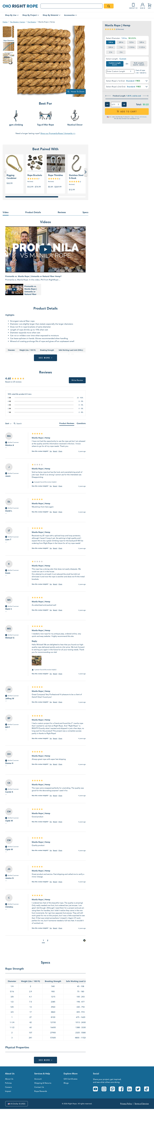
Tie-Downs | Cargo (17, 22)
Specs (85, 212)
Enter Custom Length (116, 71)
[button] (127, 81)
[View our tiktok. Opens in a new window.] (146, 1089)
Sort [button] (7, 423)
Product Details (33, 212)
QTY (113, 104)
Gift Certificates (70, 1079)
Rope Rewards (40, 1091)
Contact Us (39, 1087)
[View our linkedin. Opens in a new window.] (129, 1089)
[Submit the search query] (109, 6)
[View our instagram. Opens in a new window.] (104, 1089)
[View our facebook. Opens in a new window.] (121, 1089)
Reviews (62, 212)
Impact (8, 1091)
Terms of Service (141, 1103)
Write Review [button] (77, 380)
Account (38, 1079)
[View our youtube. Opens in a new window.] (95, 1089)
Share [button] (60, 451)
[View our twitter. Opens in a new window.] (138, 1089)
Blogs (66, 1083)
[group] (18, 378)
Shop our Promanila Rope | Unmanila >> (57, 133)
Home (5, 22)
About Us (9, 1079)
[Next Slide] (85, 172)
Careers (8, 1087)
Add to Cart (128, 111)
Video (6, 212)
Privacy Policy (126, 1103)
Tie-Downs (31, 22)
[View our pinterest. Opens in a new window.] (112, 1089)
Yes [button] (51, 451)
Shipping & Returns (42, 1083)
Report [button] (55, 451)
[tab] (66, 424)
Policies (8, 1083)
